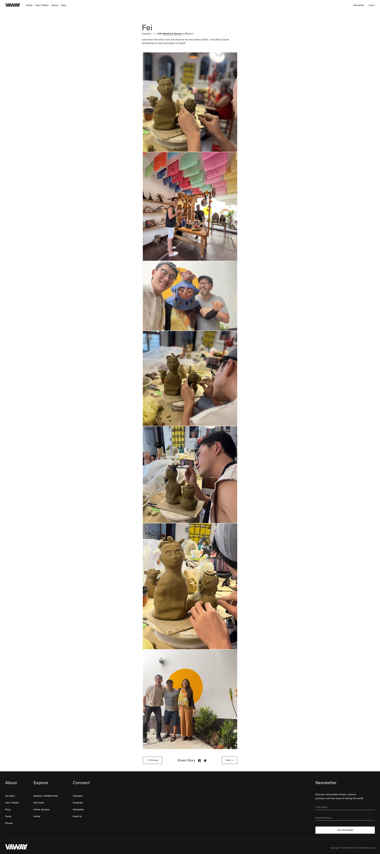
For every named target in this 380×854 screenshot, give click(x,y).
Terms (8, 816)
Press (8, 809)
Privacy (9, 823)
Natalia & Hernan (172, 33)
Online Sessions (42, 809)
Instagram (78, 796)
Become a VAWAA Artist (46, 796)
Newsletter (358, 5)
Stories (55, 5)
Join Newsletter (345, 830)
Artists (29, 5)
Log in (372, 5)
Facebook (78, 802)
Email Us (77, 816)
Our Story (10, 796)
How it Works (42, 5)
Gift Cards (39, 802)
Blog (63, 5)
